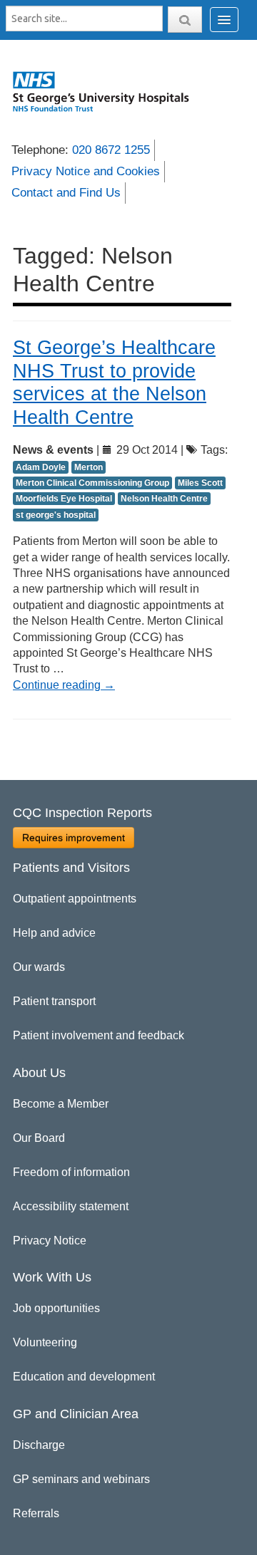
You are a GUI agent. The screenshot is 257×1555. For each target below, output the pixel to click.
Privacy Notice (49, 1240)
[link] (107, 91)
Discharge (39, 1445)
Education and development (84, 1377)
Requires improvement (73, 837)
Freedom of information (71, 1172)
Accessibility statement (70, 1206)
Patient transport (54, 1001)
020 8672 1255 (111, 150)
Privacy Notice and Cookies (85, 171)
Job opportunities (56, 1308)
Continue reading (64, 685)
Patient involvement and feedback (98, 1035)
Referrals (36, 1513)
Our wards (39, 967)
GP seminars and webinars (81, 1479)
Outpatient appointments (74, 899)
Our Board (39, 1138)
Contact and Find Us (66, 192)
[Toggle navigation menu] (224, 19)
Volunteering (45, 1342)
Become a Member (61, 1104)
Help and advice (54, 933)
